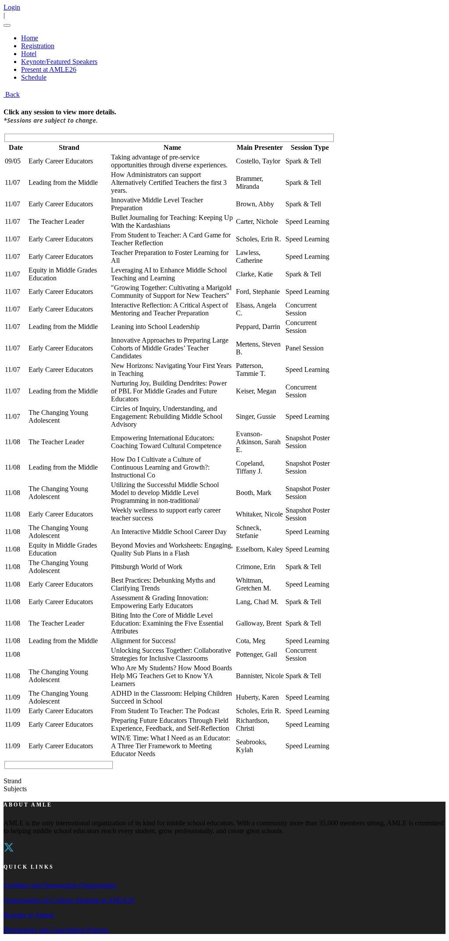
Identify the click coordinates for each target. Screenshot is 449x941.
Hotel (28, 53)
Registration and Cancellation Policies (56, 930)
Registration (37, 46)
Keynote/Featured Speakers (59, 61)
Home (29, 38)
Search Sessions (86, 773)
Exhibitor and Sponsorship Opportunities (60, 885)
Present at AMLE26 (48, 69)
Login (12, 7)
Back (12, 94)
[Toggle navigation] (7, 25)
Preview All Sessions (33, 773)
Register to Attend (28, 915)
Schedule (33, 77)
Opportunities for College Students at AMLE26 (69, 900)
